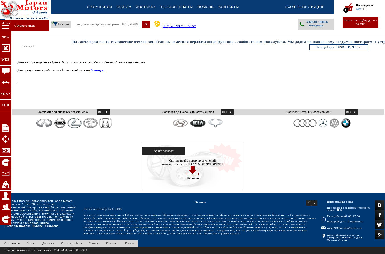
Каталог (130, 243)
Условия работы (176, 7)
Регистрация (310, 7)
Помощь (205, 7)
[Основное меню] (5, 25)
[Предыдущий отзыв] (309, 203)
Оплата (124, 7)
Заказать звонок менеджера (317, 23)
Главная (28, 46)
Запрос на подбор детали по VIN (360, 22)
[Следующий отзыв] (314, 203)
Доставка (146, 7)
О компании (99, 7)
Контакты (229, 7)
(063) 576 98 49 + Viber (179, 26)
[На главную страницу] (24, 10)
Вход (290, 7)
